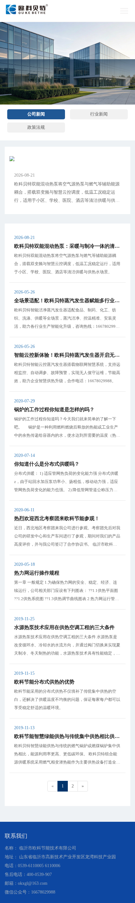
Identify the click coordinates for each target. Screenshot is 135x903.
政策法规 (36, 127)
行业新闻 (99, 114)
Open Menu (124, 11)
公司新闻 (36, 114)
